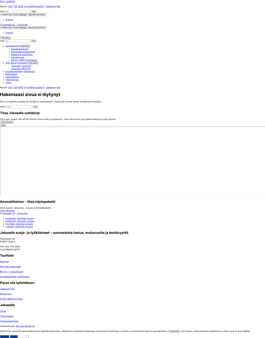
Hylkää (14, 337)
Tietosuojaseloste (9, 321)
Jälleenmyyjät (53, 6)
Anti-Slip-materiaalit (10, 266)
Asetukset (23, 337)
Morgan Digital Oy (25, 326)
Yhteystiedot (6, 316)
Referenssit (6, 293)
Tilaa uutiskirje (7, 122)
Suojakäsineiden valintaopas (15, 276)
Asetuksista (174, 331)
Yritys (3, 311)
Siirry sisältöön (7, 1)
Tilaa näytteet (7, 210)
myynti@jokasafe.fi (34, 6)
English (9, 19)
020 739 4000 (15, 6)
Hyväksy (4, 337)
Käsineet (4, 261)
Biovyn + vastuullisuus (11, 271)
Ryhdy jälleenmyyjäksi (11, 298)
